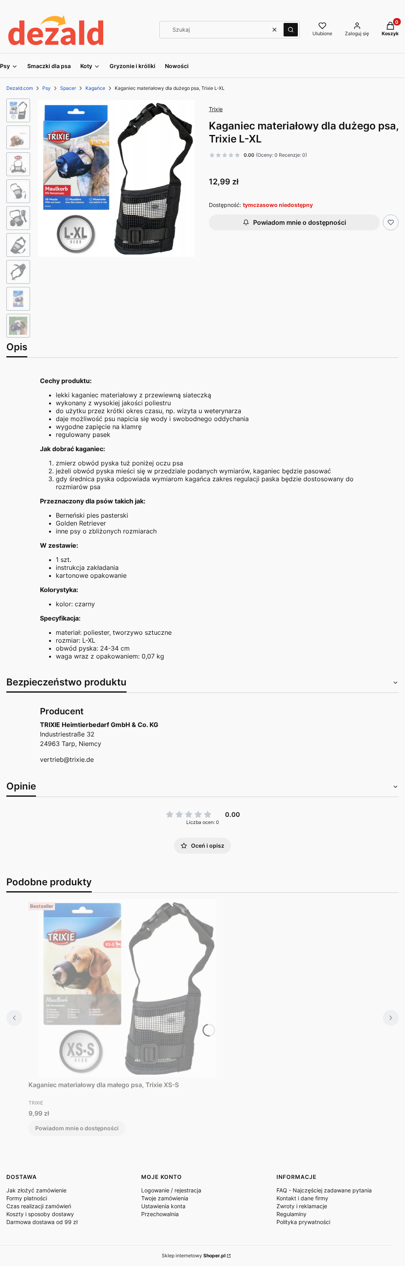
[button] (291, 29)
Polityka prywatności (303, 1222)
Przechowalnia (160, 1214)
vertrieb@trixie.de (67, 759)
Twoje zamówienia (164, 1198)
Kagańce (95, 88)
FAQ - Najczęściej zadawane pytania (324, 1190)
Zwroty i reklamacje (301, 1206)
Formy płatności (26, 1198)
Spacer (68, 88)
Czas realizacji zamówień (38, 1206)
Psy (46, 88)
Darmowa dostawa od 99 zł (42, 1222)
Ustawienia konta (163, 1206)
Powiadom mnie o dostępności (299, 222)
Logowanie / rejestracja (171, 1190)
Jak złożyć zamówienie (36, 1190)
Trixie (216, 109)
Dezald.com (19, 88)
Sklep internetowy (193, 1255)
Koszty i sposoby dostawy (40, 1214)
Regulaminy (291, 1214)
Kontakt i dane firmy (302, 1198)
